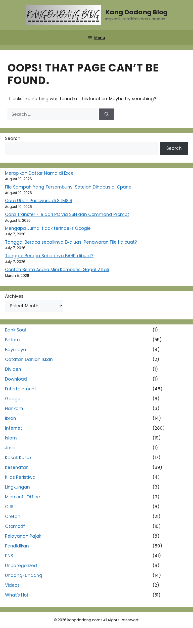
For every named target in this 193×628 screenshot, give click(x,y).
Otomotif (15, 526)
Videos (12, 585)
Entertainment (20, 389)
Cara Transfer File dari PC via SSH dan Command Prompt (67, 214)
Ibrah (10, 418)
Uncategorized (21, 566)
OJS (9, 507)
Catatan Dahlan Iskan (29, 359)
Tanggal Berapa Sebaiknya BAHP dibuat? (49, 256)
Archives (14, 296)
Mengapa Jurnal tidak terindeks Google (48, 228)
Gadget (13, 399)
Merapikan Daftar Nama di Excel (40, 173)
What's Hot (16, 595)
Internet (13, 428)
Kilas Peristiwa (20, 477)
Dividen (13, 369)
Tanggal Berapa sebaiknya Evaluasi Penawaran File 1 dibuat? (71, 242)
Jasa (10, 448)
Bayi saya (15, 350)
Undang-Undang (23, 575)
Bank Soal (15, 330)
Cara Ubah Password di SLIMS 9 (38, 201)
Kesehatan (17, 467)
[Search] (106, 114)
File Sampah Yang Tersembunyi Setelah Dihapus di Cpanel (68, 187)
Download (16, 379)
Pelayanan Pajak (23, 536)
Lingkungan (17, 487)
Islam (11, 438)
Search (12, 138)
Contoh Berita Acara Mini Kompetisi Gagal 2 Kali (57, 270)
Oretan (12, 516)
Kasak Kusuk (18, 458)
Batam (12, 340)
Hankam (14, 408)
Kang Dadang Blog (136, 12)
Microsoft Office (22, 497)
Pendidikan (17, 546)
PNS (9, 556)
